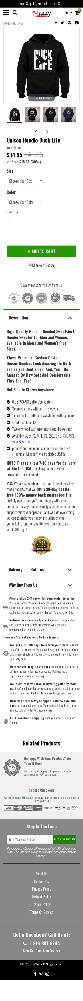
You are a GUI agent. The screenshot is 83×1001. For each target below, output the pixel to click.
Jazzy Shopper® (37, 964)
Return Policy (42, 904)
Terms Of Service (41, 912)
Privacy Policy (41, 889)
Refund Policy (41, 897)
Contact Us (41, 881)
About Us (41, 873)
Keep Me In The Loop (65, 839)
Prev (36, 131)
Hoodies (18, 23)
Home (6, 23)
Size (10, 171)
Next (47, 131)
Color (11, 192)
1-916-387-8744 (44, 943)
